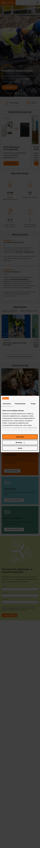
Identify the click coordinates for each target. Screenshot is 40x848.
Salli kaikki (20, 437)
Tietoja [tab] (33, 403)
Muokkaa (19, 442)
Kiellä (20, 448)
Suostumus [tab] (7, 403)
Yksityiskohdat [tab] (20, 403)
